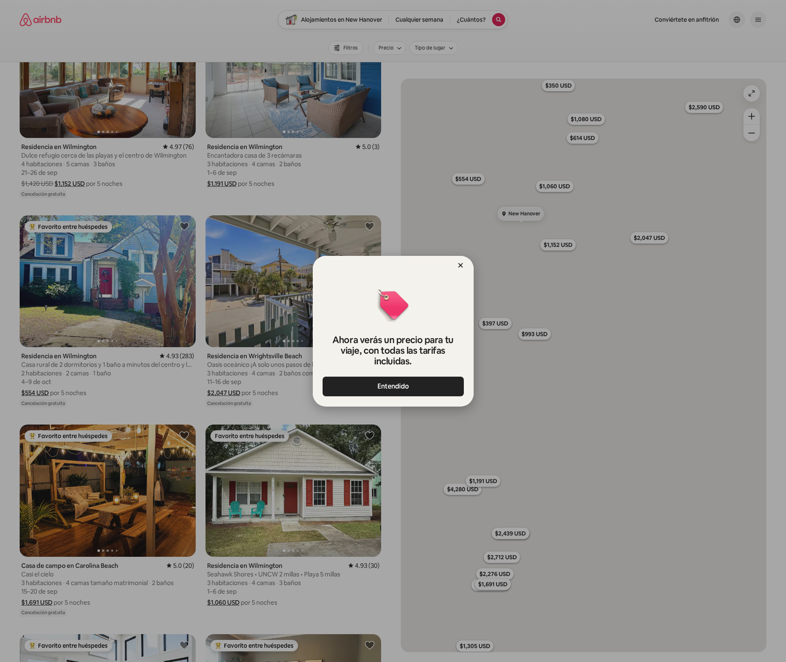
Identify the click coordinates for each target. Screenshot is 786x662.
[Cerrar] (460, 265)
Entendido (393, 386)
